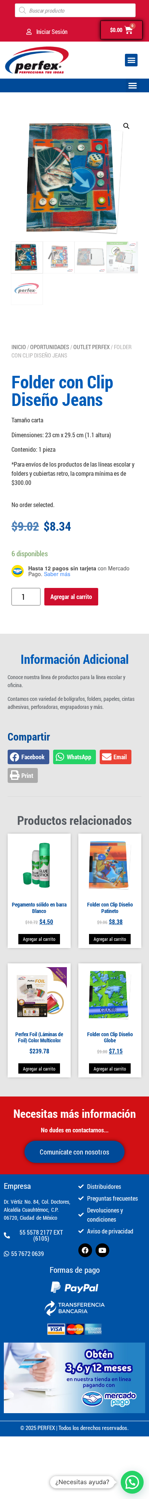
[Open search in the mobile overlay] (75, 10)
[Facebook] (85, 1250)
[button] (131, 60)
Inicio (18, 347)
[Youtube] (102, 1250)
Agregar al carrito (71, 597)
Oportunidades (49, 347)
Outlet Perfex (91, 347)
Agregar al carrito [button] (39, 939)
